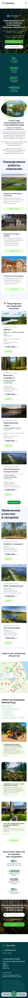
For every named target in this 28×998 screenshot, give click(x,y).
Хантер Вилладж (12, 628)
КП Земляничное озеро (8, 714)
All (3, 706)
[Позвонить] (14, 993)
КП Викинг (22, 717)
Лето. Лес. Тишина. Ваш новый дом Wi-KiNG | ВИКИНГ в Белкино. (14, 825)
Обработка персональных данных (12, 976)
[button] (14, 47)
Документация (7, 972)
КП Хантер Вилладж (7, 711)
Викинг (7, 329)
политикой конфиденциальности (12, 920)
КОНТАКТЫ (6, 968)
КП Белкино (9, 706)
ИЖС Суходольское (13, 586)
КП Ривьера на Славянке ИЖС (10, 717)
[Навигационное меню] (26, 2)
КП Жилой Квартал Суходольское (11, 709)
